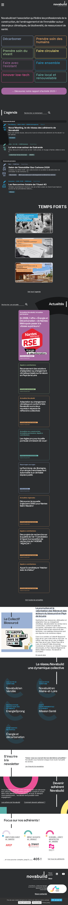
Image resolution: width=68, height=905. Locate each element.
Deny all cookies (24, 902)
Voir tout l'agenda (34, 292)
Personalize (37, 902)
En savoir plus (41, 655)
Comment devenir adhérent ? (34, 802)
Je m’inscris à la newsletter (34, 766)
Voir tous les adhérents (56, 859)
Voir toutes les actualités (34, 600)
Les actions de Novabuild (10, 802)
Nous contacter (41, 894)
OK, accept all (56, 900)
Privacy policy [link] (46, 902)
